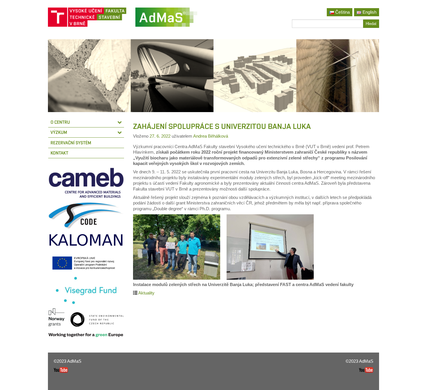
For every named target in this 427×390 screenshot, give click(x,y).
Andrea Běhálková (210, 136)
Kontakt (59, 152)
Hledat (371, 23)
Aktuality (146, 292)
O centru (60, 122)
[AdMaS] (166, 19)
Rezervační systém (71, 142)
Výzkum (59, 132)
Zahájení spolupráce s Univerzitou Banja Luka (222, 126)
